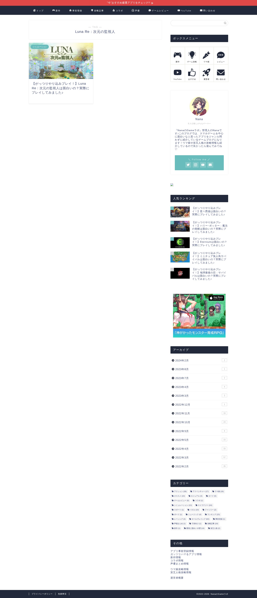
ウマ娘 (219, 491)
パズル (194, 510)
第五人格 (215, 528)
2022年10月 (200, 422)
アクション (180, 491)
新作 (58, 10)
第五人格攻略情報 (180, 572)
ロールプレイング (200, 519)
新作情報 (175, 557)
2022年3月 (200, 457)
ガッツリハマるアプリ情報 (186, 554)
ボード (178, 514)
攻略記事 (99, 10)
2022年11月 (200, 413)
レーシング (179, 519)
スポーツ (179, 510)
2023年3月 (200, 395)
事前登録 (77, 10)
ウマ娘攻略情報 (179, 569)
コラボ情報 (177, 560)
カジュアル (196, 496)
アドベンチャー (201, 491)
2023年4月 (200, 387)
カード (212, 496)
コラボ (119, 10)
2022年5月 (200, 439)
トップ (40, 10)
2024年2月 (200, 360)
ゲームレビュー (160, 10)
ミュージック (194, 514)
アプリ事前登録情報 (182, 551)
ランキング (213, 514)
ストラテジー (205, 505)
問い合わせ (209, 10)
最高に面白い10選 (195, 528)
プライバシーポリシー (42, 594)
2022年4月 (200, 448)
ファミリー (210, 510)
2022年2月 (200, 466)
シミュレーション (183, 505)
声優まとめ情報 (179, 563)
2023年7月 (200, 378)
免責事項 (62, 594)
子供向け (196, 524)
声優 (137, 10)
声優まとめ (179, 524)
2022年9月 (200, 431)
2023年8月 (200, 369)
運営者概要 (177, 578)
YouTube (186, 10)
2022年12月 (200, 404)
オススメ (179, 496)
